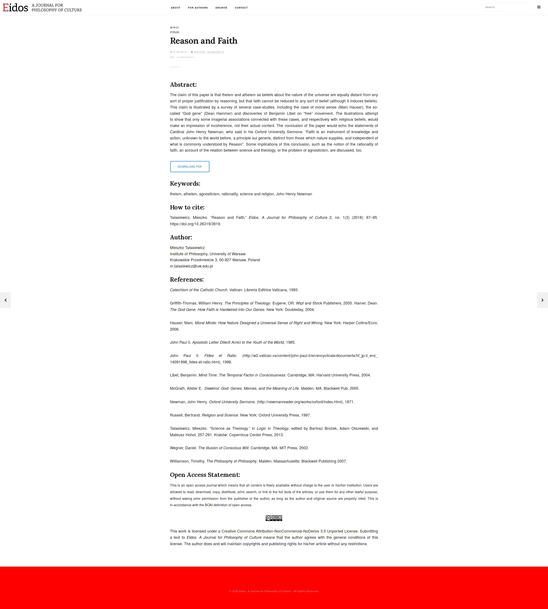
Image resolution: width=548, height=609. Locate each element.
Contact (241, 7)
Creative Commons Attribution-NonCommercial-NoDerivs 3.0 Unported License (290, 531)
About (175, 7)
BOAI (209, 504)
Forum (174, 32)
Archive (221, 7)
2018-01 (174, 27)
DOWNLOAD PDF (190, 166)
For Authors (198, 7)
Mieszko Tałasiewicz (209, 52)
